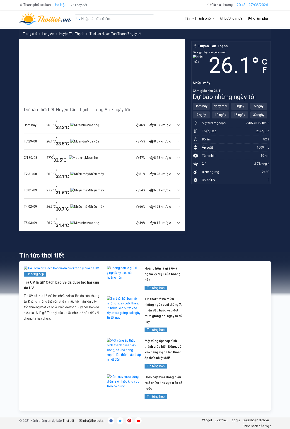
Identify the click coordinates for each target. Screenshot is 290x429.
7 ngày (201, 115)
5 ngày (258, 106)
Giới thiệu (221, 420)
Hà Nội (60, 5)
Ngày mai (220, 106)
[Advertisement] (102, 70)
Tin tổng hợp (35, 274)
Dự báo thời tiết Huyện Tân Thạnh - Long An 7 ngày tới (77, 109)
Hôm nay (201, 106)
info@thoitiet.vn (93, 420)
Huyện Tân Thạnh (71, 34)
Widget (207, 420)
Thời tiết (68, 420)
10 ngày (220, 115)
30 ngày (258, 115)
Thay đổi (80, 5)
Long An (48, 34)
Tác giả (235, 420)
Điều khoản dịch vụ (256, 420)
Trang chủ (30, 34)
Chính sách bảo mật (256, 426)
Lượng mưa (232, 18)
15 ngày (239, 115)
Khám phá (259, 18)
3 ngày (239, 106)
